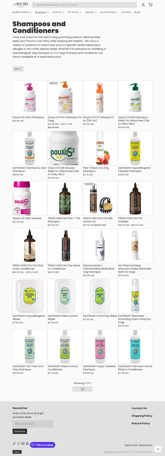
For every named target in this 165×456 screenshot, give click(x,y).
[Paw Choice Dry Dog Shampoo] (100, 148)
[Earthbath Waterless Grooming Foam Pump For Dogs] (135, 296)
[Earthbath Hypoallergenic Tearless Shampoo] (135, 148)
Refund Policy (141, 423)
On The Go (73, 12)
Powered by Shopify (112, 452)
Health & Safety (21, 12)
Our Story (126, 12)
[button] (30, 110)
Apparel (89, 12)
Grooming (40, 12)
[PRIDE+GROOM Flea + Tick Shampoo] (65, 198)
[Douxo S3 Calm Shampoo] (30, 97)
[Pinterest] (27, 445)
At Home (57, 12)
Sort (17, 68)
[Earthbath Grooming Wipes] (100, 296)
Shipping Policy (142, 416)
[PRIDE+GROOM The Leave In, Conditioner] (65, 245)
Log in (17, 452)
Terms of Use (131, 445)
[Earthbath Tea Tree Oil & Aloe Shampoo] (30, 346)
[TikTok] (14, 445)
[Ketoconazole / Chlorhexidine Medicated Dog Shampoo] (100, 245)
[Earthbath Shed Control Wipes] (65, 296)
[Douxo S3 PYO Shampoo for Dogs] (65, 97)
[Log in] (142, 5)
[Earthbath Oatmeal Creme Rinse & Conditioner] (135, 346)
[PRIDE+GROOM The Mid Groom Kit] (100, 198)
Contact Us (139, 408)
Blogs (137, 12)
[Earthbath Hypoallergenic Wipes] (30, 296)
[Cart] (149, 5)
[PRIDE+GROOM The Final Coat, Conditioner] (30, 245)
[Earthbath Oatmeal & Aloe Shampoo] (30, 148)
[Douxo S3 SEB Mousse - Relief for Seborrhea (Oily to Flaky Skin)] (65, 148)
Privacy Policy (145, 445)
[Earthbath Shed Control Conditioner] (65, 346)
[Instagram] (18, 445)
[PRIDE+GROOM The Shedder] (135, 198)
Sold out (64, 309)
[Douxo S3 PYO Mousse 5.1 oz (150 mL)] (100, 97)
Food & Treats (107, 12)
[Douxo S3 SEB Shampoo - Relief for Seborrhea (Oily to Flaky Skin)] (135, 97)
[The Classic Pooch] (21, 4)
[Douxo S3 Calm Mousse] (30, 198)
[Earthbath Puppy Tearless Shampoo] (100, 346)
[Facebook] (22, 445)
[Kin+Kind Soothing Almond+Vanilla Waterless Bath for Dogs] (135, 245)
